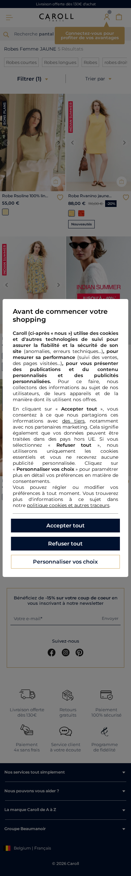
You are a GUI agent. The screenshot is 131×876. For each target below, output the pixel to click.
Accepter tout (65, 525)
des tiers (73, 421)
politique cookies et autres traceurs (68, 505)
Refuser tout (65, 543)
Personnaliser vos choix (65, 562)
